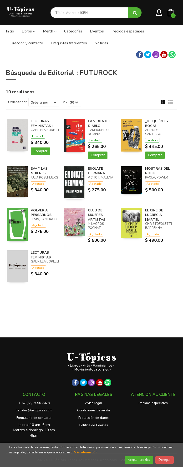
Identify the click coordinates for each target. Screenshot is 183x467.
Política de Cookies (93, 425)
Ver (65, 102)
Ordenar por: (17, 102)
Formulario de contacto (33, 417)
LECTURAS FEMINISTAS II (42, 123)
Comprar (40, 151)
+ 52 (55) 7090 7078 (34, 403)
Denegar (164, 460)
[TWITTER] (147, 54)
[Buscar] (135, 12)
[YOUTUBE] (164, 54)
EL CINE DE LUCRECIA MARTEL (154, 215)
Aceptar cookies (139, 460)
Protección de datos (93, 417)
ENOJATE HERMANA (96, 171)
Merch (48, 31)
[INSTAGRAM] (155, 54)
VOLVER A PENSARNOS (41, 212)
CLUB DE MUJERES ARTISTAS (96, 215)
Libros (27, 31)
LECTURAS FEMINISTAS (41, 255)
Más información (85, 452)
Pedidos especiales (153, 403)
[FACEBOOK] (139, 54)
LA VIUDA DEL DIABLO (99, 123)
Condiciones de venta (93, 410)
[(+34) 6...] (172, 54)
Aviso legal (93, 403)
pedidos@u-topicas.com (34, 410)
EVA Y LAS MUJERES (39, 171)
